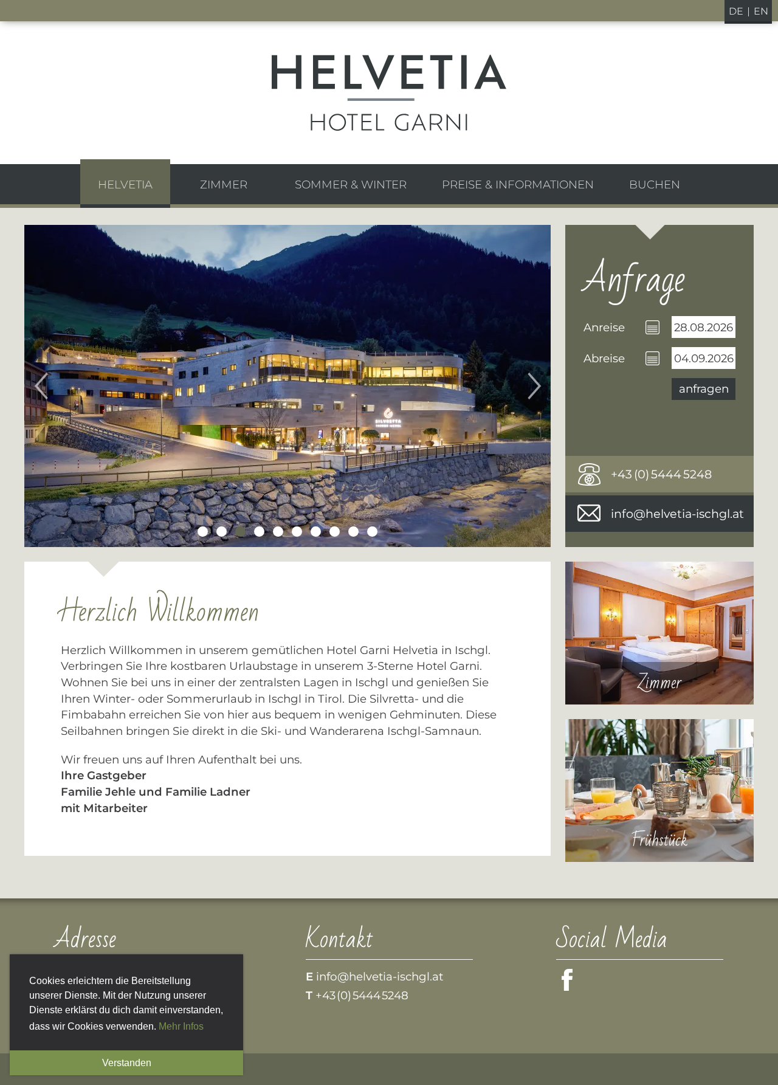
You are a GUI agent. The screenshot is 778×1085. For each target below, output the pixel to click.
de (736, 11)
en (761, 11)
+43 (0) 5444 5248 (661, 474)
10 (372, 531)
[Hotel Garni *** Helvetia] (389, 93)
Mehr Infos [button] (181, 1026)
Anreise (604, 327)
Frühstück (659, 790)
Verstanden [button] (126, 1063)
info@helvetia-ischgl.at (677, 513)
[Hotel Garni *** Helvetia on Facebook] (569, 986)
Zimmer (659, 633)
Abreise (604, 358)
